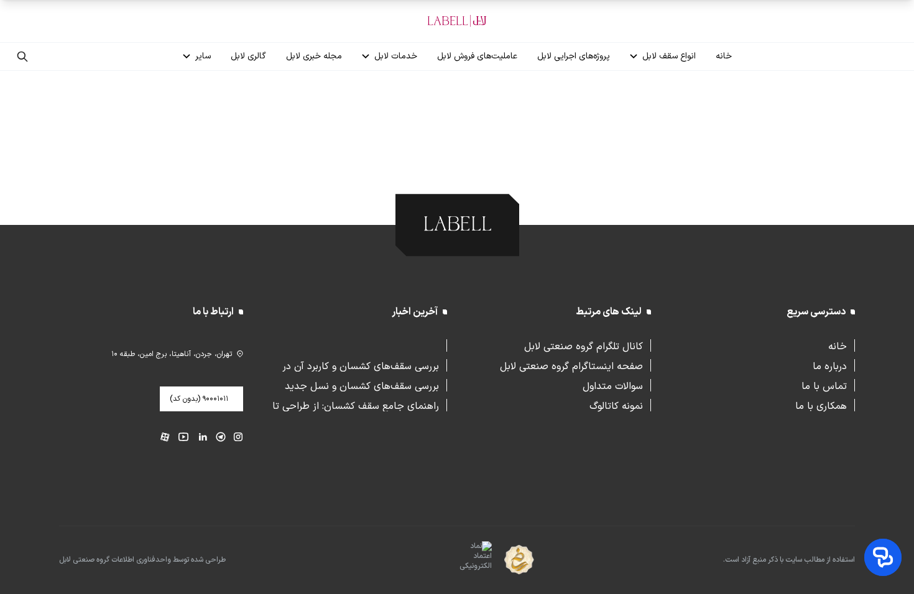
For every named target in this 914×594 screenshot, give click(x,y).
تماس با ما (824, 385)
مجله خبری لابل (314, 56)
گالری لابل (248, 56)
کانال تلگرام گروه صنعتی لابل (583, 345)
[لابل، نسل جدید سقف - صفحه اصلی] (457, 21)
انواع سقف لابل (669, 56)
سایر (203, 56)
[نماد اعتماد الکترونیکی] (453, 560)
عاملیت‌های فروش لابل (477, 56)
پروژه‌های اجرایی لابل (573, 56)
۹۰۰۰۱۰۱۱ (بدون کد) (199, 398)
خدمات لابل (395, 56)
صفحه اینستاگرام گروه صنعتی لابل (571, 365)
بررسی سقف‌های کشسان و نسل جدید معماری (362, 385)
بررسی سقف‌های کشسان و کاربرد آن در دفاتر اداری (360, 365)
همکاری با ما (821, 405)
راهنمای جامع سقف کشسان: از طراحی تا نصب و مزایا (355, 405)
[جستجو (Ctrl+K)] (22, 56)
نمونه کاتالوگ (616, 405)
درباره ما (830, 365)
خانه (724, 56)
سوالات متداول (613, 385)
